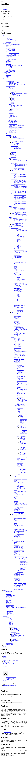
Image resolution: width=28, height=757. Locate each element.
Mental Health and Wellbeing (12, 55)
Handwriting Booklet (21, 488)
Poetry (12, 103)
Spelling (18, 280)
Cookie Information (10, 678)
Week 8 (18, 244)
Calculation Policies (15, 108)
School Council (9, 644)
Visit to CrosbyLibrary (22, 375)
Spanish (10, 111)
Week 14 (16, 499)
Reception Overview (18, 141)
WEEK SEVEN (17, 346)
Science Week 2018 (21, 459)
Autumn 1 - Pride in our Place (20, 219)
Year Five (11, 624)
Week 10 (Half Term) (18, 525)
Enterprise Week (20, 366)
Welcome (8, 38)
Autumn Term (14, 137)
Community (8, 594)
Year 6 (10, 217)
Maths (10, 104)
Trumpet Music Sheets (21, 491)
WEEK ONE (17, 338)
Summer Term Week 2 (19, 550)
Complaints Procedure (10, 48)
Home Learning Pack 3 (19, 327)
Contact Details (9, 39)
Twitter (7, 77)
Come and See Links (21, 446)
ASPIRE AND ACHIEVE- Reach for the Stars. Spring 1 (20, 181)
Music (10, 117)
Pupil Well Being (20, 412)
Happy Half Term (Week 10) (20, 494)
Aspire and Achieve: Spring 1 (20, 164)
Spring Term (14, 142)
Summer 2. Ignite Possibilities (20, 187)
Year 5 (10, 206)
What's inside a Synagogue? (23, 448)
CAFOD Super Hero (15, 633)
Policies (7, 60)
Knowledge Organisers (19, 138)
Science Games (20, 310)
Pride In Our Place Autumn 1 (20, 162)
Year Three (11, 622)
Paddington (22, 422)
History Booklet (20, 486)
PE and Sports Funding (11, 59)
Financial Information (10, 70)
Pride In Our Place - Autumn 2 (20, 192)
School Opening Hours (11, 71)
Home (4, 35)
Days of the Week (23, 237)
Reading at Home (10, 605)
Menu (7, 601)
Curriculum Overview (21, 333)
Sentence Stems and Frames (17, 105)
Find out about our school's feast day (23, 451)
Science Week (17, 587)
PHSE (18, 466)
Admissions (8, 45)
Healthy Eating (9, 596)
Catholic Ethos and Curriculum (20, 251)
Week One (16, 313)
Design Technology (13, 116)
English (10, 97)
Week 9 (18, 245)
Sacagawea (22, 444)
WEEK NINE (17, 349)
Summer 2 (13, 157)
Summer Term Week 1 (19, 551)
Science (10, 110)
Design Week (17, 586)
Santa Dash (13, 641)
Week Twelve (17, 324)
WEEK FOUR (17, 343)
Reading (13, 99)
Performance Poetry (18, 585)
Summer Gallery (17, 148)
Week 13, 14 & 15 (18, 274)
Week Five (16, 317)
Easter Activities (17, 316)
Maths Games (20, 307)
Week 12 (16, 273)
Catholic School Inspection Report (13, 46)
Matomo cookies (7, 732)
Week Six (16, 318)
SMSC (18, 301)
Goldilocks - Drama (21, 393)
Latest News (8, 75)
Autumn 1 (13, 151)
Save (12, 755)
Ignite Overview (17, 225)
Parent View (8, 603)
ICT (18, 471)
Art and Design (12, 115)
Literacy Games (20, 308)
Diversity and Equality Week (23, 443)
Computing (11, 113)
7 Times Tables (20, 513)
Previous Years (12, 627)
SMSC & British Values (16, 95)
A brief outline (20, 507)
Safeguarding (9, 64)
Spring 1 (13, 153)
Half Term (19, 240)
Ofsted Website (9, 57)
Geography (11, 88)
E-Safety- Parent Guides (11, 595)
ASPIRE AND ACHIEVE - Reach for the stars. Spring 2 (20, 183)
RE (17, 302)
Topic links (19, 464)
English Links (20, 415)
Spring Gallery (17, 144)
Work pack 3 (17, 528)
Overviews (16, 143)
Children (5, 616)
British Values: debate (18, 589)
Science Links (20, 426)
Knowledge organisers (19, 359)
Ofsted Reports (9, 56)
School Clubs (9, 610)
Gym (18, 388)
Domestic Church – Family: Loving (23, 560)
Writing (13, 100)
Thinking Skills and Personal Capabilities (17, 84)
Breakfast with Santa (21, 404)
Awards (10, 67)
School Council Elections (20, 370)
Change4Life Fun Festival (17, 638)
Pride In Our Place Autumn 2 (20, 160)
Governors (8, 51)
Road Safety (22, 438)
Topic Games (20, 311)
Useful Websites (17, 257)
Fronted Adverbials (22, 417)
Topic (18, 295)
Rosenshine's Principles (14, 82)
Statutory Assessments (10, 68)
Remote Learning (9, 133)
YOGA (18, 367)
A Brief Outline (20, 286)
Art (17, 281)
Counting (22, 236)
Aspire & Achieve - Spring (20, 212)
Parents (4, 590)
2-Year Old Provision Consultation (13, 44)
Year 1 (10, 149)
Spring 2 (13, 154)
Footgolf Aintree (14, 640)
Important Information (19, 250)
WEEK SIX (16, 345)
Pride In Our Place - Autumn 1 (20, 191)
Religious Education (13, 89)
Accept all (8, 702)
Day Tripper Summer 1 (19, 168)
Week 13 (16, 498)
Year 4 (10, 188)
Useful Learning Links (19, 512)
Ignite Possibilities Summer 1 (20, 214)
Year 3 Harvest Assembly (20, 397)
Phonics (13, 98)
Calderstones (19, 387)
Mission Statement (13, 124)
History (10, 114)
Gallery (7, 617)
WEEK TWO (17, 339)
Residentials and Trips (10, 606)
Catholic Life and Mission (11, 121)
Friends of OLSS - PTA (11, 599)
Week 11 (19, 247)
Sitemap (5, 670)
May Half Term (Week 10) (20, 270)
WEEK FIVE (17, 344)
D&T (18, 300)
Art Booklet (19, 487)
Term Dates (8, 612)
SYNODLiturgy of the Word (17, 635)
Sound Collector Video (22, 400)
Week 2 (18, 233)
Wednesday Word (12, 122)
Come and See (20, 408)
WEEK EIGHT (17, 348)
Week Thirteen (17, 326)
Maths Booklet (20, 483)
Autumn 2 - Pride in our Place (20, 220)
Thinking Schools (10, 81)
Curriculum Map (17, 573)
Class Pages (8, 135)
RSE (18, 460)
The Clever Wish (23, 419)
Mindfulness (19, 395)
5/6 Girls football (15, 636)
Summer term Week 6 (18, 543)
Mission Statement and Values (12, 40)
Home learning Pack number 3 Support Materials (20, 352)
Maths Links (19, 425)
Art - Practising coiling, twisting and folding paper (22, 391)
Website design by (9, 685)
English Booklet (20, 485)
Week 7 (18, 242)
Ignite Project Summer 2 (19, 169)
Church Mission (14, 634)
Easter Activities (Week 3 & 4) (20, 479)
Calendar (8, 73)
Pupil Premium (9, 62)
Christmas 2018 (20, 365)
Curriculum (8, 80)
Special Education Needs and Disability (14, 65)
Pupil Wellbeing (12, 91)
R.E (18, 278)
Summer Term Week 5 (19, 546)
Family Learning (9, 597)
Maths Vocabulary (15, 106)
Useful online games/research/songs (18, 581)
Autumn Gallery (17, 139)
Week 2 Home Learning (22, 230)
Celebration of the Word (14, 130)
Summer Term (14, 146)
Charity (10, 131)
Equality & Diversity (10, 50)
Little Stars (8, 600)
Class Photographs (18, 256)
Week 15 (16, 501)
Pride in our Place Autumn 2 (20, 209)
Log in (4, 646)
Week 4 (18, 235)
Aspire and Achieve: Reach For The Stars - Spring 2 (20, 198)
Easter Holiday (17, 248)
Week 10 (19, 246)
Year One (11, 619)
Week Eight (16, 321)
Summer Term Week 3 (19, 548)
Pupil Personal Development (15, 128)
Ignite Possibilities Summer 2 (20, 215)
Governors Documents (13, 54)
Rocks (18, 394)
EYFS (10, 119)
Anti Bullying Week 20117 (22, 470)
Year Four (11, 623)
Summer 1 (13, 155)
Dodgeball (13, 639)
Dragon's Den (20, 373)
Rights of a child (23, 414)
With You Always (12, 132)
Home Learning (17, 229)
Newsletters (8, 76)
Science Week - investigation (20, 379)
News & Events (6, 72)
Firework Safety (23, 468)
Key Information (6, 43)
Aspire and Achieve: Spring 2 (20, 165)
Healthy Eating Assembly (16, 630)
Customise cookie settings (16, 702)
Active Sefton (9, 591)
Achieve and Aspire (18, 223)
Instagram (5, 9)
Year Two (11, 621)
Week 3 (18, 234)
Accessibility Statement (11, 677)
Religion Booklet (20, 482)
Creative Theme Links (21, 436)
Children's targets (15, 109)
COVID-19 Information (11, 49)
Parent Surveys (9, 602)
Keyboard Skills (23, 472)
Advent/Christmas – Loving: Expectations (23, 568)
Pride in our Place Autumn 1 (20, 208)
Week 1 (18, 231)
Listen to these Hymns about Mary (23, 454)
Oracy (12, 102)
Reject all (3, 702)
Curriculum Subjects (10, 86)
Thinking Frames (12, 83)
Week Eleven (17, 323)
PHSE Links (19, 437)
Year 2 (10, 158)
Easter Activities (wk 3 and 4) (20, 518)
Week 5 (18, 239)
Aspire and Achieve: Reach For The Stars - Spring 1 (20, 195)
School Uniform (9, 611)
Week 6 (18, 241)
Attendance (8, 592)
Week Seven (17, 319)
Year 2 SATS (14, 170)
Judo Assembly (14, 629)
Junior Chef (19, 383)
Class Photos (17, 292)
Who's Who (8, 42)
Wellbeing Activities (10, 614)
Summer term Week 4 (18, 547)
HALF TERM (17, 350)
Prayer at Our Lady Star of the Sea (16, 127)
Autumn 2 (13, 152)
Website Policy (9, 679)
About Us (5, 37)
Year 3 (10, 171)
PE (9, 87)
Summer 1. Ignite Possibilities (20, 186)
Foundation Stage (12, 136)
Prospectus (8, 61)
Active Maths (20, 372)
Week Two (16, 315)
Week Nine (16, 322)
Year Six (10, 625)
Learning (5, 78)
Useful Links (9, 613)
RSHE (12, 92)
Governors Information (14, 53)
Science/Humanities (21, 279)
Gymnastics (19, 368)
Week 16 (16, 502)
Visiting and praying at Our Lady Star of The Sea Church (20, 583)
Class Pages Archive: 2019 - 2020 (16, 226)
